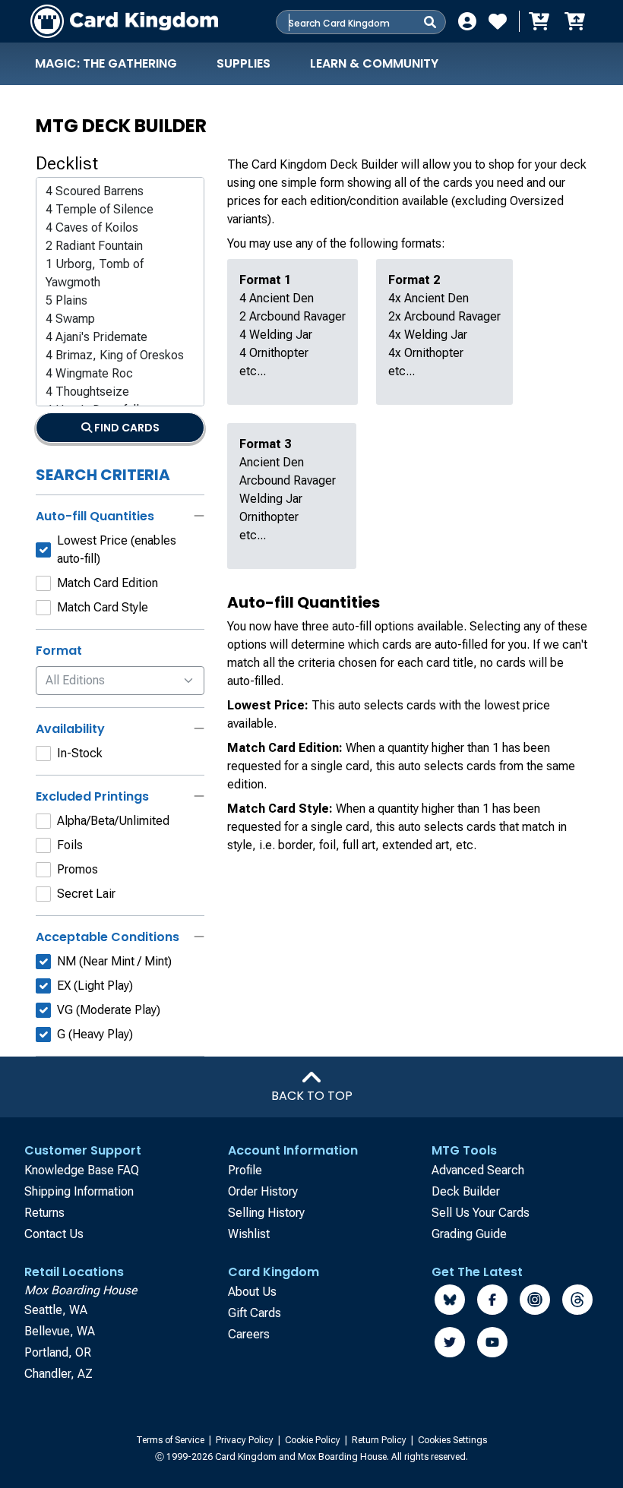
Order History (263, 1191)
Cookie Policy (314, 1440)
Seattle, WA (55, 1310)
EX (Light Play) (95, 985)
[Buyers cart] (538, 21)
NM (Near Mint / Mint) (114, 961)
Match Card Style (102, 607)
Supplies (243, 63)
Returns (44, 1212)
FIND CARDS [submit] (126, 427)
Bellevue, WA (59, 1331)
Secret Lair (86, 893)
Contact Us (54, 1234)
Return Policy (380, 1440)
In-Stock (80, 753)
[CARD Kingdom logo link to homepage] (124, 21)
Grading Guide (469, 1234)
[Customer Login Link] (467, 21)
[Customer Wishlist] (498, 21)
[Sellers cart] (574, 21)
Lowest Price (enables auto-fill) (116, 549)
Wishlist (249, 1234)
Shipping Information (79, 1191)
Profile (245, 1170)
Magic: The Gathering (106, 63)
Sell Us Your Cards (481, 1212)
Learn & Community (374, 63)
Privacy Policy (246, 1440)
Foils (70, 845)
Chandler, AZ (58, 1373)
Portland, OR (57, 1352)
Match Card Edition (107, 583)
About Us (252, 1291)
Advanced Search (478, 1170)
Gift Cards (254, 1313)
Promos (77, 869)
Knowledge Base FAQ (81, 1170)
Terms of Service (171, 1440)
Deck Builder (466, 1191)
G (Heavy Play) (95, 1034)
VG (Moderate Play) (108, 1010)
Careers (249, 1334)
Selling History (266, 1212)
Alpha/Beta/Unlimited (113, 821)
